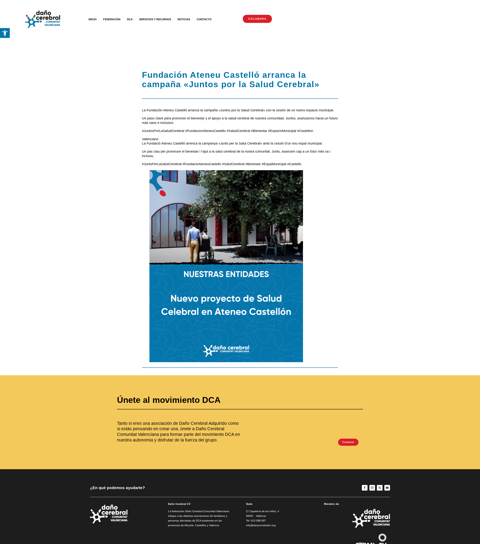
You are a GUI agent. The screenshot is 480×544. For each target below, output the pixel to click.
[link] (5, 33)
